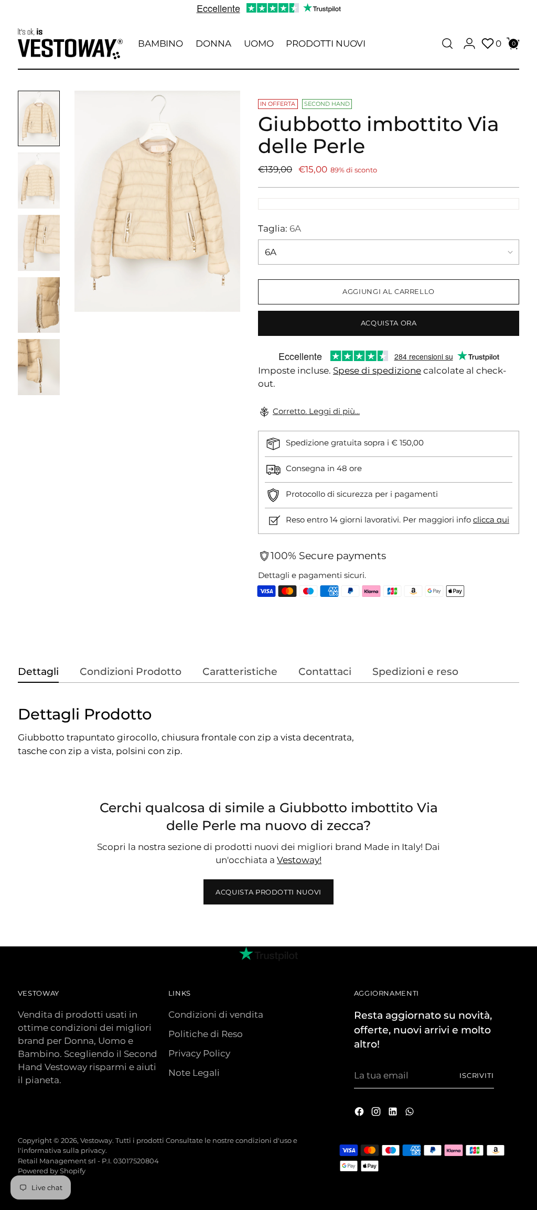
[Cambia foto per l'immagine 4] (39, 305)
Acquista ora (389, 323)
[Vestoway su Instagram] (377, 1113)
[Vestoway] (70, 43)
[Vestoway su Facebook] (360, 1113)
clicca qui (491, 520)
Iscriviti (477, 1075)
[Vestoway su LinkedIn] (394, 1113)
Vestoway (96, 1140)
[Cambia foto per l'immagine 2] (39, 180)
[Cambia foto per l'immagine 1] (39, 119)
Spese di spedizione (377, 370)
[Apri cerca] (447, 43)
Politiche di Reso (205, 1034)
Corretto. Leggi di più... (316, 411)
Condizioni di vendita (215, 1014)
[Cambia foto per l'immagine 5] (39, 367)
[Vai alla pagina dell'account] (469, 43)
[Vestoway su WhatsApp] (410, 1113)
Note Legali (194, 1072)
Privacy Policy (199, 1053)
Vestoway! (299, 860)
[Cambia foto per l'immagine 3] (39, 243)
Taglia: (279, 228)
